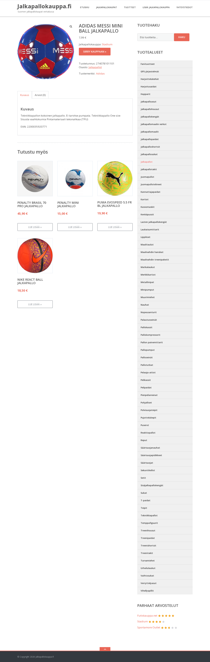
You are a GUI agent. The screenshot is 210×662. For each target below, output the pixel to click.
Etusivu (84, 7)
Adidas (100, 73)
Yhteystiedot (184, 7)
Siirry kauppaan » (94, 51)
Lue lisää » (35, 227)
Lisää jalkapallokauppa (156, 7)
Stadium (107, 44)
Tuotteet (130, 7)
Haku (181, 37)
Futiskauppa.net (147, 615)
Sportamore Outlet (148, 627)
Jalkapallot (95, 67)
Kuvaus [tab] (24, 95)
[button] (71, 26)
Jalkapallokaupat (106, 7)
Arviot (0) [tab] (40, 95)
